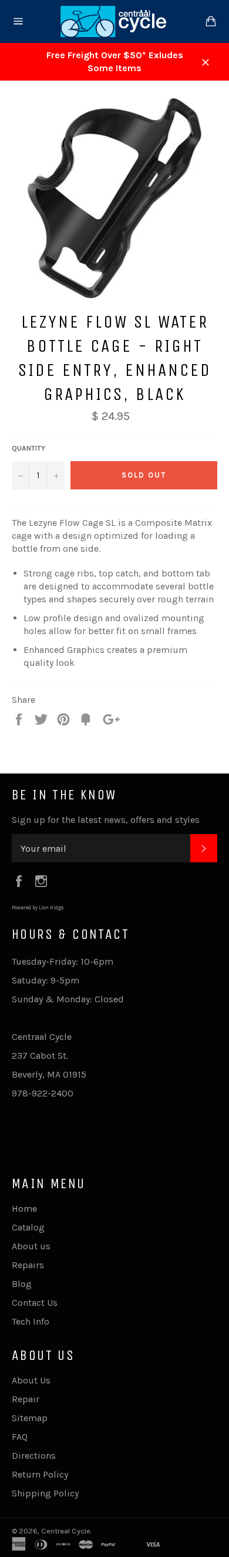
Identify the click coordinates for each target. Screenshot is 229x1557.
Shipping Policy (45, 1493)
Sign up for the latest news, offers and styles (106, 819)
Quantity (28, 448)
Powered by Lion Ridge (37, 908)
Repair (25, 1399)
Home (24, 1208)
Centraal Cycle (65, 1530)
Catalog (28, 1227)
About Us (31, 1380)
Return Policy (40, 1474)
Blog (22, 1283)
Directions (34, 1455)
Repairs (28, 1265)
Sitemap (30, 1417)
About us (31, 1246)
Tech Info (30, 1321)
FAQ (20, 1436)
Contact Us (35, 1302)
